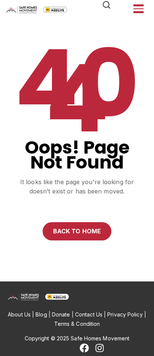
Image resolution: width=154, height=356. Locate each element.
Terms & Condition (77, 324)
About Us (19, 314)
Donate (61, 314)
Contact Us (88, 314)
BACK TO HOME (77, 231)
